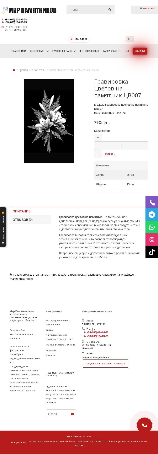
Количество (102, 131)
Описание (21, 211)
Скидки (49, 329)
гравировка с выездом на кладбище (110, 274)
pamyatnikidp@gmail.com (95, 357)
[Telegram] (151, 214)
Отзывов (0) (23, 220)
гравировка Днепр (22, 279)
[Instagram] (151, 239)
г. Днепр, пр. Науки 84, (94, 323)
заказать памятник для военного (21, 336)
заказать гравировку (71, 274)
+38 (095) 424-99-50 (16, 19)
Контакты (51, 350)
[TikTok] (151, 252)
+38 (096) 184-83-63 (16, 22)
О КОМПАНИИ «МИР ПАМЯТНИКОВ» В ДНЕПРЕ (59, 337)
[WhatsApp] (151, 227)
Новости (50, 355)
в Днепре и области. (22, 320)
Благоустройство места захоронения (58, 322)
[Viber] (151, 202)
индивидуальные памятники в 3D (25, 360)
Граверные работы (31, 70)
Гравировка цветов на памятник (34, 274)
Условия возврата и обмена (60, 344)
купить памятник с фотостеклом (19, 348)
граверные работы (94, 257)
